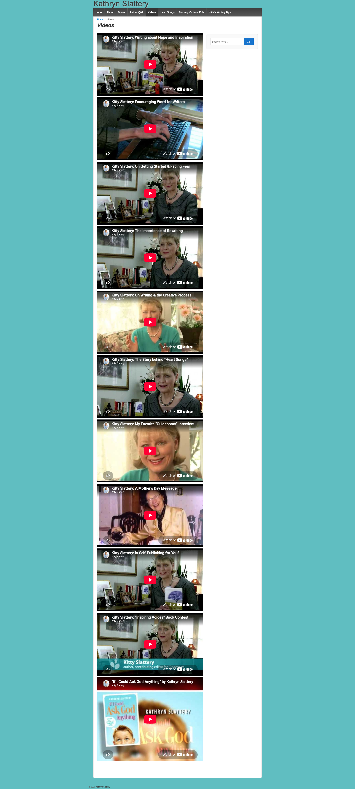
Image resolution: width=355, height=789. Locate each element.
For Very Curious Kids (191, 12)
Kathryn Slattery (102, 787)
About (110, 12)
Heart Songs (167, 12)
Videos (152, 12)
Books (121, 12)
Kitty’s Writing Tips (220, 12)
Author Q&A (136, 12)
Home (99, 12)
